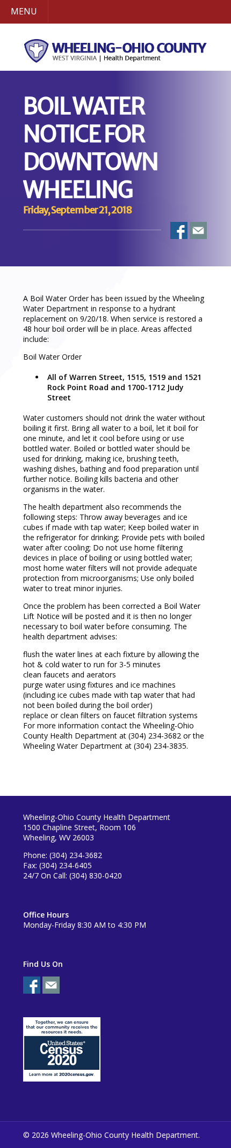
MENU (24, 11)
